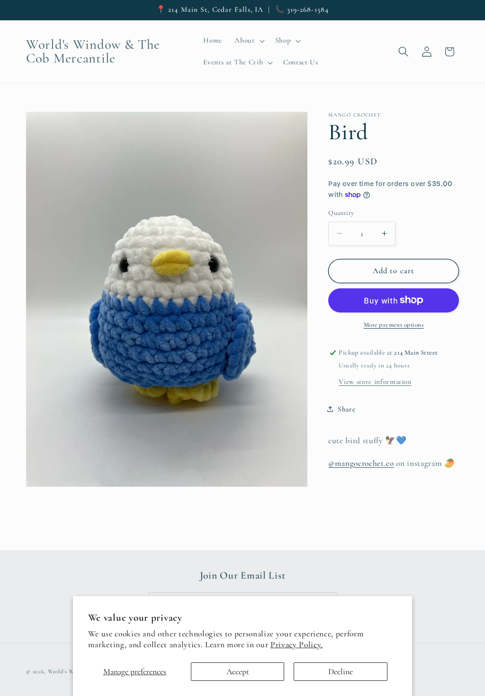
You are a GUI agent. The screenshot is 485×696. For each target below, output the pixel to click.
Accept (237, 672)
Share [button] (346, 409)
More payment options (394, 325)
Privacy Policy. (296, 645)
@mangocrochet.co (361, 463)
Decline (340, 672)
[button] (248, 41)
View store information (375, 381)
